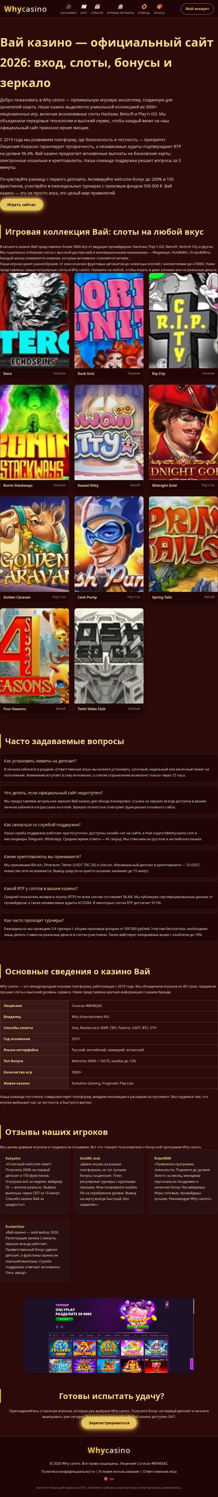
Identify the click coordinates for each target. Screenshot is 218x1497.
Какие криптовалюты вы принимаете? (42, 856)
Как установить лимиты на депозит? (40, 761)
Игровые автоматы (120, 9)
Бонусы (159, 9)
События (97, 9)
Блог (83, 9)
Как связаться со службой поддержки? (42, 824)
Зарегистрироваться (109, 1422)
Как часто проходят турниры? (34, 920)
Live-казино (68, 9)
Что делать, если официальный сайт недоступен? (53, 793)
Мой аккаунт (197, 8)
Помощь (144, 9)
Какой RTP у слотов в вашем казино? (40, 888)
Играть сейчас (21, 204)
